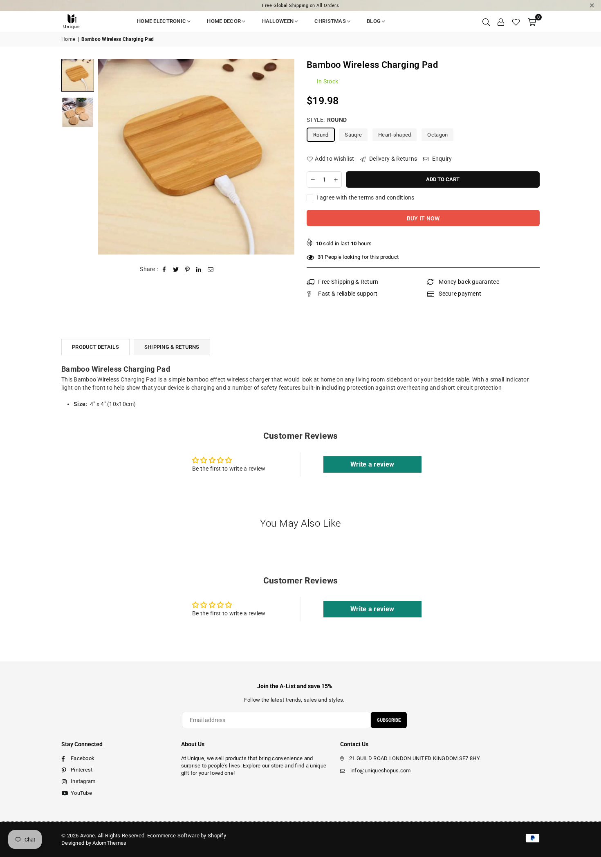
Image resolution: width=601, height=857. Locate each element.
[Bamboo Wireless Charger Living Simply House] (78, 75)
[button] (532, 21)
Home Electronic (161, 21)
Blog (374, 21)
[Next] (283, 157)
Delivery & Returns (392, 158)
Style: (327, 120)
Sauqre (353, 135)
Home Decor (224, 21)
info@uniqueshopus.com (380, 770)
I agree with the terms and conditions (365, 197)
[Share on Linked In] (199, 269)
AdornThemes (109, 843)
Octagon (437, 135)
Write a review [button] (372, 464)
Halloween (278, 21)
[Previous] (109, 157)
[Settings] (500, 21)
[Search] (486, 21)
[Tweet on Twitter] (176, 269)
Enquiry (441, 158)
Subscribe (389, 720)
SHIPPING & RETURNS (172, 347)
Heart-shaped (394, 135)
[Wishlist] (516, 21)
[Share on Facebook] (164, 269)
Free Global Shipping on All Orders (300, 5)
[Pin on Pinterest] (187, 269)
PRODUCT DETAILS (95, 347)
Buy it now (423, 218)
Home (68, 39)
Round (320, 135)
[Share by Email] (211, 269)
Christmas (330, 21)
